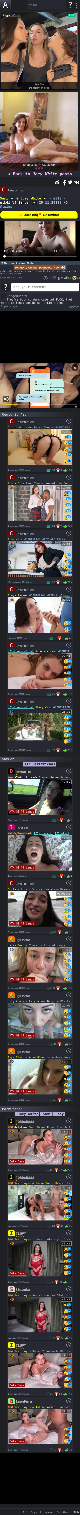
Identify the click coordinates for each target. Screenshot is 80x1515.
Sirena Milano (46, 651)
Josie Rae (43, 1183)
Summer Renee (49, 777)
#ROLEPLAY (57, 539)
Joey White (31, 198)
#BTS (57, 198)
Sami (4, 198)
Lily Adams (16, 1001)
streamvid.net (23, 651)
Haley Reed (16, 945)
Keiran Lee (63, 1183)
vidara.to (46, 833)
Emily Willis (17, 889)
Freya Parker (17, 595)
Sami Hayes (37, 1127)
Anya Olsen (16, 1057)
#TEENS (52, 595)
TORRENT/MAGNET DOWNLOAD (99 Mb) (40, 267)
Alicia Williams (20, 427)
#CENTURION (63, 427)
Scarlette (15, 539)
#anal (71, 1001)
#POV (45, 539)
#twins (6, 207)
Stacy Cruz (16, 483)
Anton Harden (45, 1407)
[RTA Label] (76, 1512)
